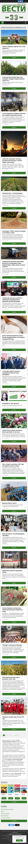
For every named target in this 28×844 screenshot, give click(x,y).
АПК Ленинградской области (7, 809)
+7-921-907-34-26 (15, 832)
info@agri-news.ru (12, 834)
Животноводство (4, 815)
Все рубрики (14, 820)
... (13, 735)
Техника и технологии (5, 818)
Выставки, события (5, 813)
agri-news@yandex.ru (18, 834)
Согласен (19, 840)
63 (15, 735)
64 (17, 735)
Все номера (14, 801)
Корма (2, 811)
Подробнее (14, 57)
